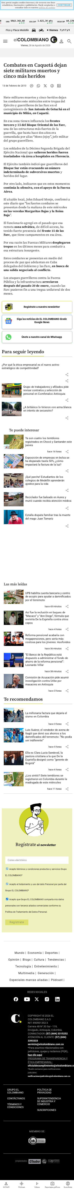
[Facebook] (52, 85)
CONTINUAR (64, 5)
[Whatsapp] (38, 85)
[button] (67, 374)
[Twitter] (45, 85)
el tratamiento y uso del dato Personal (35, 884)
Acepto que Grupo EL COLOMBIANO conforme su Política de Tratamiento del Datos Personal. (34, 905)
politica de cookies (47, 7)
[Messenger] (31, 85)
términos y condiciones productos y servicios (39, 869)
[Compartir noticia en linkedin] (59, 85)
